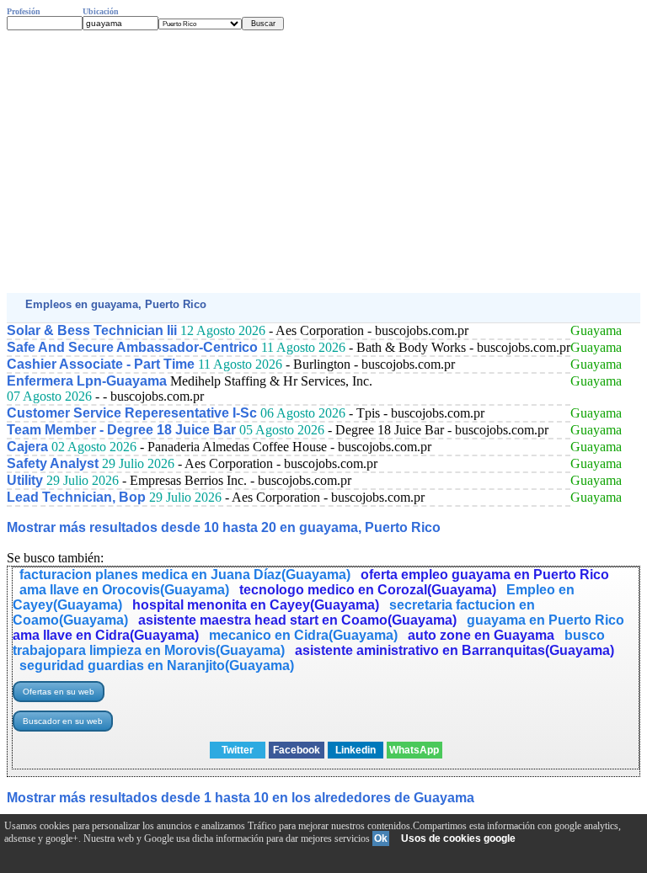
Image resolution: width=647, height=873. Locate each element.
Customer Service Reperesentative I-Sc (132, 413)
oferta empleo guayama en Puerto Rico (485, 574)
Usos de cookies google (458, 838)
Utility (25, 480)
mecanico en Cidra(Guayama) (303, 635)
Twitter (238, 750)
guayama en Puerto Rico (545, 620)
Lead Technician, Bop (76, 497)
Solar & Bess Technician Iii (92, 330)
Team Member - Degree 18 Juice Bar (121, 430)
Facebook (296, 750)
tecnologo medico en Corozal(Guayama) (367, 590)
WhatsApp (414, 750)
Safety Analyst (53, 463)
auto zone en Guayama (481, 635)
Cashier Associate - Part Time (101, 364)
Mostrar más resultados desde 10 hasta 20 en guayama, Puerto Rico (224, 527)
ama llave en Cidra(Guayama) (106, 635)
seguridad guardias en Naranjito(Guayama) (156, 665)
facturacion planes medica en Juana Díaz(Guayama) (184, 574)
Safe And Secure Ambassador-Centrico (132, 347)
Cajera (27, 446)
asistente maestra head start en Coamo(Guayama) (297, 620)
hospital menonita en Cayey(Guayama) (255, 605)
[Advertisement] (323, 161)
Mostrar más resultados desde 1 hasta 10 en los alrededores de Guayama (240, 797)
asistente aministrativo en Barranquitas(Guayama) (454, 650)
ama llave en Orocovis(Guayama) (124, 590)
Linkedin (355, 750)
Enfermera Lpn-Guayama (87, 381)
